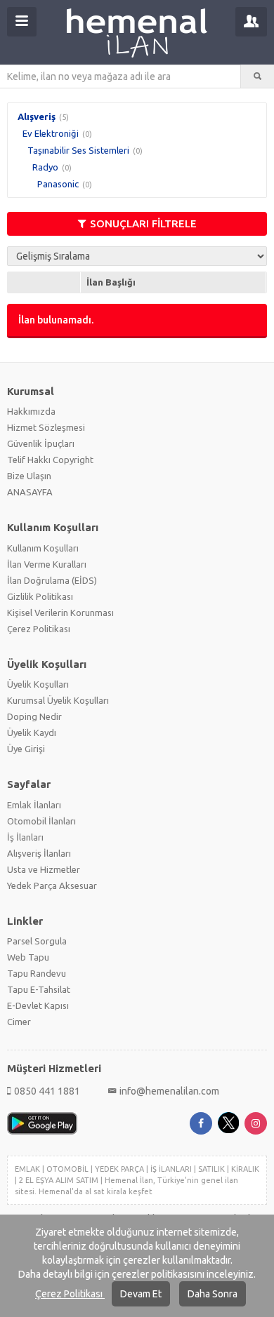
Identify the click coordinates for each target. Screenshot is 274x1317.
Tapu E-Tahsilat (38, 989)
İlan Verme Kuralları (46, 564)
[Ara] (257, 76)
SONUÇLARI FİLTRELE (143, 223)
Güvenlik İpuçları (40, 443)
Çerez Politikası (70, 1293)
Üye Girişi (26, 749)
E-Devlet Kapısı (38, 1005)
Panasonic (58, 184)
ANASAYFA (30, 492)
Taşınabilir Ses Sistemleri (78, 150)
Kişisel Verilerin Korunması (60, 612)
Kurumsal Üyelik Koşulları (58, 700)
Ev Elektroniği (50, 133)
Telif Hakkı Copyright (50, 459)
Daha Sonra (212, 1293)
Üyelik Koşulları (38, 684)
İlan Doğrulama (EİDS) (52, 580)
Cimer (19, 1022)
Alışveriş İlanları (39, 853)
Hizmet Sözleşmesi (46, 427)
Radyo (45, 167)
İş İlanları (25, 837)
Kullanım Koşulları (43, 548)
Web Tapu (28, 957)
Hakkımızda (31, 411)
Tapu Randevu (36, 973)
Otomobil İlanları (41, 821)
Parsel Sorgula (37, 941)
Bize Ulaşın (29, 476)
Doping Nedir (34, 716)
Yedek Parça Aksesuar (52, 885)
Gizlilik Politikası (40, 596)
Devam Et (141, 1293)
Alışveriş (37, 116)
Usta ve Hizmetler (43, 869)
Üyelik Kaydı (31, 732)
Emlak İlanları (34, 805)
